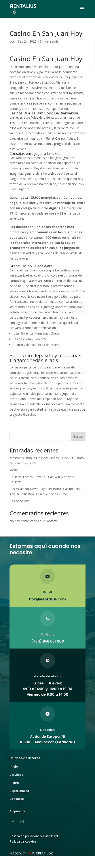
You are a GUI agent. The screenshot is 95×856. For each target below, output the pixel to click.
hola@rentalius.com (47, 599)
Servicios (16, 774)
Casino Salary (19, 501)
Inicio (14, 766)
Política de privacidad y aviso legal (34, 836)
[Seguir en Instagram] (21, 821)
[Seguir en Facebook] (13, 821)
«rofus (14, 470)
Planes (14, 782)
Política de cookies (23, 841)
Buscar (78, 436)
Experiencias (19, 790)
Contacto (17, 798)
